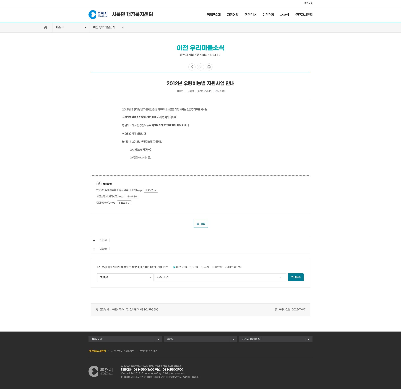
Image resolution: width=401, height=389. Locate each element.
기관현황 (268, 15)
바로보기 (149, 190)
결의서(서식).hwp (105, 202)
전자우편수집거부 (148, 351)
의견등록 (296, 277)
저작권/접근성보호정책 (122, 351)
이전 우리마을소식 (104, 27)
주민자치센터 (303, 15)
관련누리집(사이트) (251, 339)
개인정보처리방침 (97, 351)
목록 (203, 224)
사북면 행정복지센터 (132, 14)
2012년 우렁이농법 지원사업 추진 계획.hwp (119, 190)
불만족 (218, 267)
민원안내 (250, 15)
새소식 (284, 15)
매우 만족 (181, 267)
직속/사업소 (98, 339)
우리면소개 (213, 15)
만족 (195, 267)
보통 (206, 267)
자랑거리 (233, 15)
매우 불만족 (235, 267)
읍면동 (170, 339)
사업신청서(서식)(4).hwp (109, 196)
